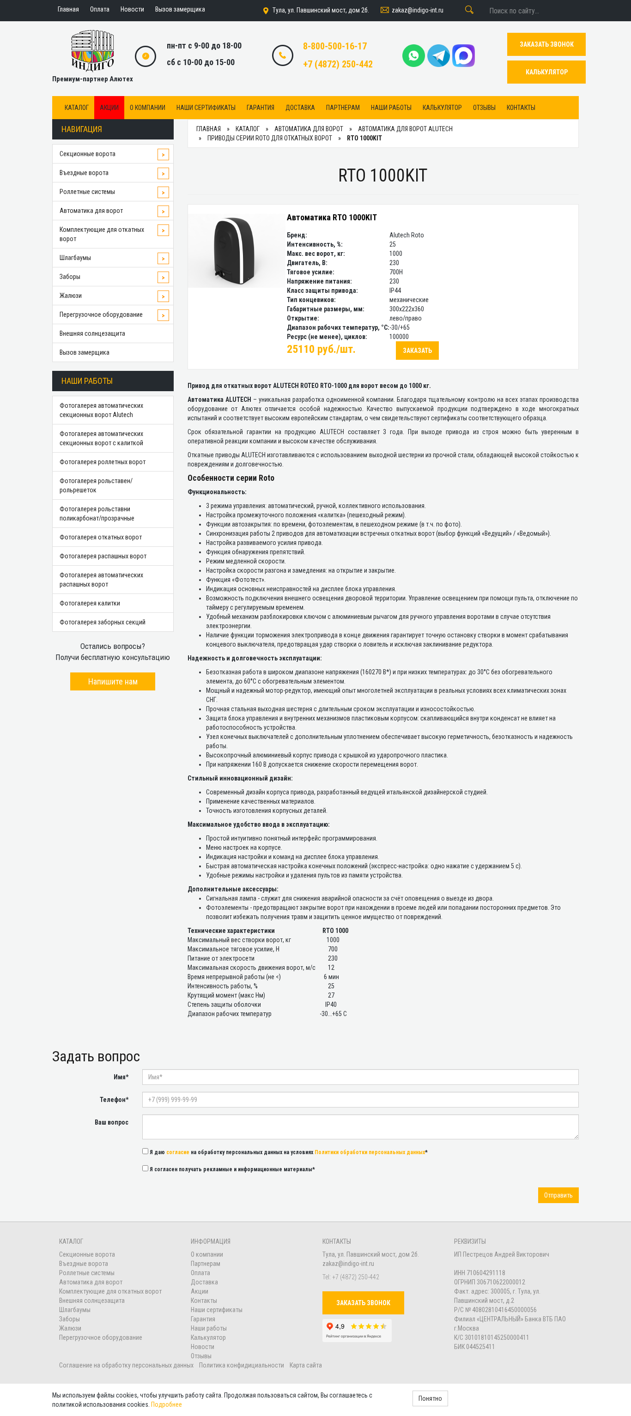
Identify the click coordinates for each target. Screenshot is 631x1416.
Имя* (121, 1077)
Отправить (558, 1195)
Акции (109, 107)
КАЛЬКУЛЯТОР (547, 72)
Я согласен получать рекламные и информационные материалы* (231, 1169)
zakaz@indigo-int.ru (417, 10)
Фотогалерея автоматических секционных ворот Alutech (101, 410)
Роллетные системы (87, 191)
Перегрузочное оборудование (101, 314)
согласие (177, 1152)
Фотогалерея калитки (90, 603)
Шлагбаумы (75, 257)
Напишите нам (113, 681)
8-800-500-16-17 (335, 46)
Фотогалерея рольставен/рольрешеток (96, 485)
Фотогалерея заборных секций (103, 622)
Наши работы (391, 107)
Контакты (521, 107)
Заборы (70, 276)
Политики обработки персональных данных (370, 1152)
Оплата (200, 1273)
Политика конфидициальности (241, 1365)
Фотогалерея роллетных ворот (103, 462)
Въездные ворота (84, 172)
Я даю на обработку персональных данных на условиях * (288, 1152)
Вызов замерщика (84, 352)
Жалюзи (71, 295)
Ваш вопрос (111, 1122)
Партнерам (343, 107)
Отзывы (484, 107)
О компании (147, 107)
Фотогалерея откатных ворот (101, 537)
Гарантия (260, 107)
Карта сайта (306, 1365)
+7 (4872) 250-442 (338, 64)
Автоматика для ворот (91, 210)
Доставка (300, 107)
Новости (202, 1346)
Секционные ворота (87, 153)
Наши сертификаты (206, 107)
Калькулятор (442, 107)
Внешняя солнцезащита (92, 333)
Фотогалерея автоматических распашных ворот (101, 579)
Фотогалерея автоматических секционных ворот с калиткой (101, 438)
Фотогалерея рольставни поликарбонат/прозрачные (97, 513)
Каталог (77, 107)
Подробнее (166, 1404)
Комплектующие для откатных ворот (102, 234)
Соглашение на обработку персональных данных (127, 1365)
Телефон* (114, 1099)
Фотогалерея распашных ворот (103, 556)
